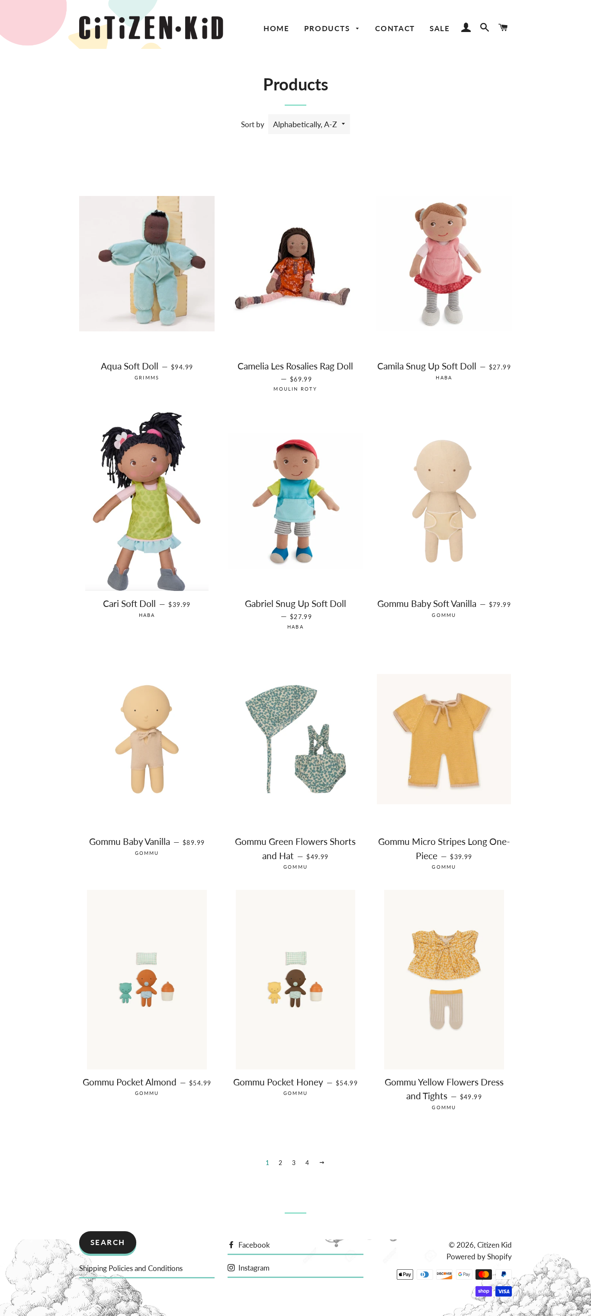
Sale (440, 28)
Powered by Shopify (479, 1256)
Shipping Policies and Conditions (131, 1268)
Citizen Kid (494, 1244)
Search (107, 1242)
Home (276, 28)
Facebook (253, 1244)
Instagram (253, 1267)
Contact (395, 28)
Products (328, 28)
